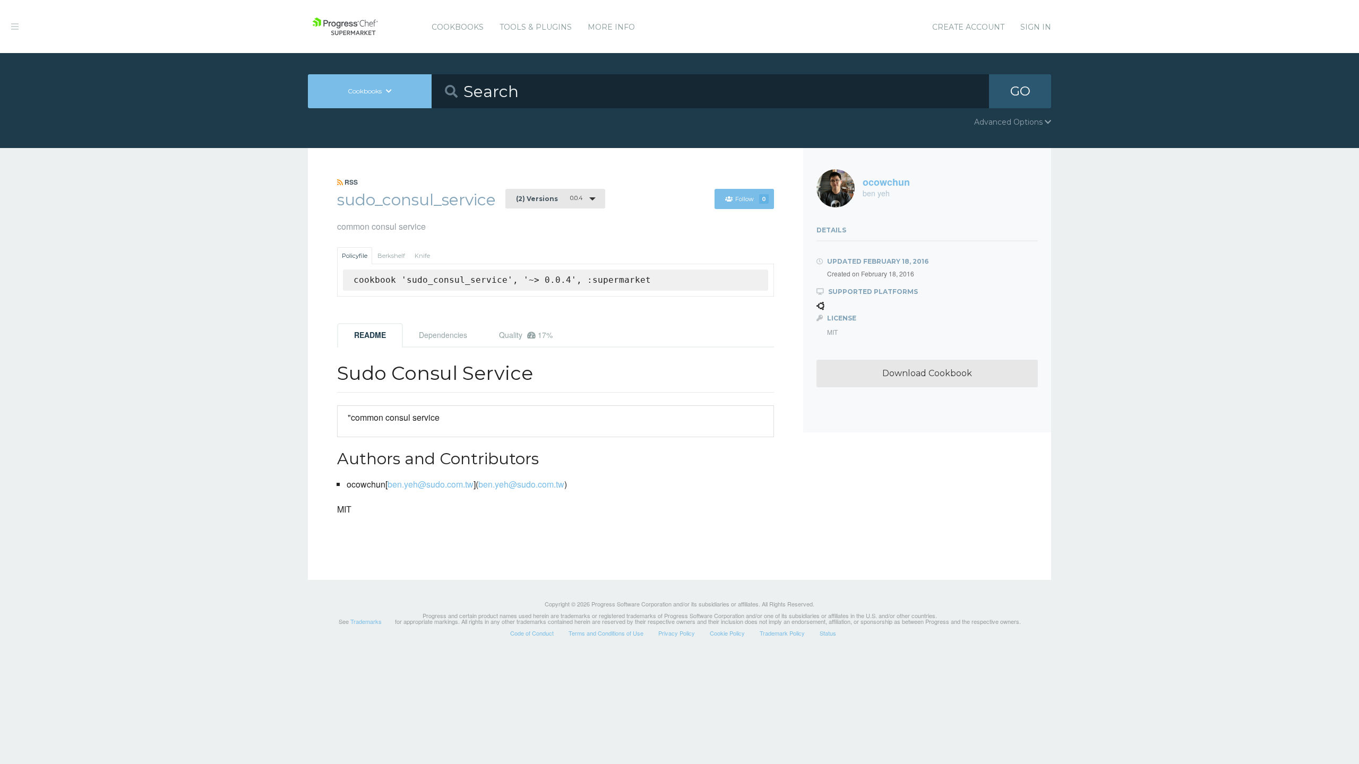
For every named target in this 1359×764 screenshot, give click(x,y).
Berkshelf (391, 255)
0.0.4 (549, 198)
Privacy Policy (676, 633)
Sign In (1035, 27)
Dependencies (443, 334)
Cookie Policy (727, 633)
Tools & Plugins (536, 27)
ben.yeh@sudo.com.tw (431, 484)
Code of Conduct (532, 633)
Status (828, 633)
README (370, 334)
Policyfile (354, 255)
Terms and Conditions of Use (606, 633)
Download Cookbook (927, 373)
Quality (526, 334)
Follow (750, 199)
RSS (350, 182)
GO (1020, 91)
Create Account (968, 27)
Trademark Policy (782, 633)
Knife (422, 255)
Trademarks (366, 621)
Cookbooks (458, 27)
